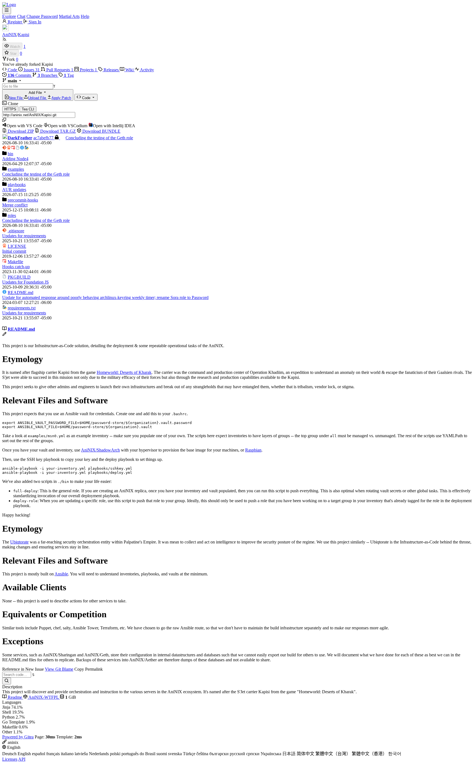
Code (12, 69)
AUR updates (14, 189)
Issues (31, 69)
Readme (15, 697)
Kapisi (23, 34)
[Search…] (6, 681)
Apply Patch (61, 98)
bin (10, 153)
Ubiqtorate (19, 542)
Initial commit (14, 251)
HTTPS (10, 109)
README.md (20, 292)
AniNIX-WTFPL (44, 697)
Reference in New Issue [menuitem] (23, 669)
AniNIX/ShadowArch (100, 450)
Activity (146, 69)
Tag (69, 75)
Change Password (42, 16)
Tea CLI (28, 109)
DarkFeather (20, 137)
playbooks (17, 184)
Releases (111, 69)
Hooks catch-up (16, 266)
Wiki (129, 69)
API (21, 759)
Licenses (9, 759)
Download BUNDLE (100, 131)
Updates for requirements (24, 235)
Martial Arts (69, 16)
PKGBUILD (19, 277)
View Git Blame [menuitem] (59, 669)
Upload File (37, 98)
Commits (20, 75)
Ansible (61, 574)
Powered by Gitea (18, 737)
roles (12, 215)
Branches (48, 75)
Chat (21, 16)
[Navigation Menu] (6, 10)
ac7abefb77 (44, 137)
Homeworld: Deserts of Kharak (124, 372)
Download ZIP (20, 131)
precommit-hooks (23, 200)
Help (85, 16)
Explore (9, 16)
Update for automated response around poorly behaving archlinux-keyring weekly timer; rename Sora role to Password (105, 297)
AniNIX (9, 34)
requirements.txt (22, 308)
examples (16, 169)
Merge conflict (15, 205)
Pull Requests (59, 69)
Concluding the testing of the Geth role (99, 137)
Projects (88, 69)
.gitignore (16, 231)
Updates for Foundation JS (25, 282)
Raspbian (253, 450)
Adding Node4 (15, 158)
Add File (40, 95)
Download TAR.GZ (57, 131)
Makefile (15, 261)
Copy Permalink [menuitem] (88, 669)
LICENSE (17, 246)
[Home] (9, 4)
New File (16, 98)
